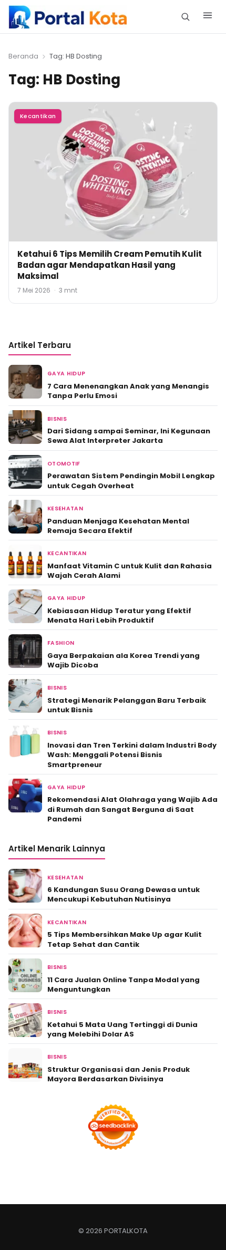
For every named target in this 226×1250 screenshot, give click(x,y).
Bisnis (57, 419)
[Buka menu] (208, 16)
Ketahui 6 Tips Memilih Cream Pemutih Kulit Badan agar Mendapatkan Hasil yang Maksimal (109, 265)
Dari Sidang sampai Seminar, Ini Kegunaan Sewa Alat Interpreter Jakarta (128, 435)
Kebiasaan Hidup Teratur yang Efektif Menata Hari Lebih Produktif (119, 615)
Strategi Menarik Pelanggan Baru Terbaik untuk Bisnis (126, 705)
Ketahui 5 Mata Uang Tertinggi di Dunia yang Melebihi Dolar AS (122, 1029)
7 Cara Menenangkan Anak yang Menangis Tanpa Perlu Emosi (128, 391)
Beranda (23, 56)
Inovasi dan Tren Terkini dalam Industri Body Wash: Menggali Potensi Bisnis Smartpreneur (132, 754)
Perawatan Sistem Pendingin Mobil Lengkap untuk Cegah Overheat (131, 480)
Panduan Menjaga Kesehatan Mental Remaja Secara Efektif (118, 526)
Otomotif (63, 464)
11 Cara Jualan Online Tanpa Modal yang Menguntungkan (123, 984)
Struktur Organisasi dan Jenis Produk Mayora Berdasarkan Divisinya (118, 1074)
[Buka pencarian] (185, 16)
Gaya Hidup (66, 373)
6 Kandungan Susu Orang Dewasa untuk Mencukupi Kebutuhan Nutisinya (123, 894)
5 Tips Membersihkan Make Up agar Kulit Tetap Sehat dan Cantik (124, 939)
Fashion (60, 643)
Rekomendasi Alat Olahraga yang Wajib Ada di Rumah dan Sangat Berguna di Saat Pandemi (132, 808)
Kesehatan (65, 508)
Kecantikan (38, 116)
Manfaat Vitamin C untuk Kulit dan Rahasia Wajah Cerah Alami (129, 570)
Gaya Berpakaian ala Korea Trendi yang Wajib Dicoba (123, 660)
